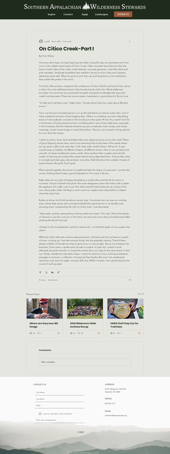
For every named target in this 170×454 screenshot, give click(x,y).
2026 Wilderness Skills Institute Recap (83, 325)
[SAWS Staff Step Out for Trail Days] (125, 309)
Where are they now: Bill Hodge (44, 325)
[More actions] (129, 41)
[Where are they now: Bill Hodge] (45, 309)
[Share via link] (58, 272)
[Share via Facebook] (40, 272)
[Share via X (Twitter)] (46, 272)
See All (140, 294)
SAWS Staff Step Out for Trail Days (124, 325)
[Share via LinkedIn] (52, 272)
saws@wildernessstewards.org (116, 415)
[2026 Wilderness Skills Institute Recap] (85, 309)
